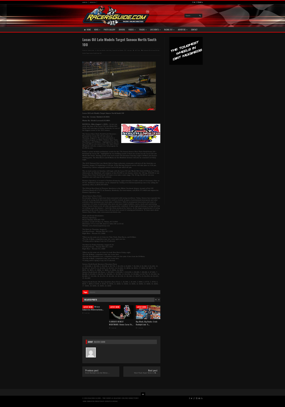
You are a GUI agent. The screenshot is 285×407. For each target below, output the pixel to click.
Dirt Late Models (101, 50)
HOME (84, 401)
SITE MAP (115, 401)
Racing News (92, 292)
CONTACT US (108, 401)
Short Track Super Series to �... (145, 373)
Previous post (91, 370)
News (96, 29)
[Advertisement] (186, 101)
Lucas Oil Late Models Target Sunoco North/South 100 (119, 42)
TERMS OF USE (91, 401)
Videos (131, 29)
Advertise (84, 2)
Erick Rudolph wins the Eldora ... (97, 373)
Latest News (109, 50)
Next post (152, 370)
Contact (194, 29)
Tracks (142, 29)
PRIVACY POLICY (99, 401)
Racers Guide (99, 342)
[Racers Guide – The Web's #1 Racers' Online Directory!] (116, 15)
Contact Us (93, 2)
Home (89, 29)
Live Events (154, 29)
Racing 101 (168, 29)
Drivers (122, 29)
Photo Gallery (109, 29)
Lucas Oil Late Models (117, 50)
